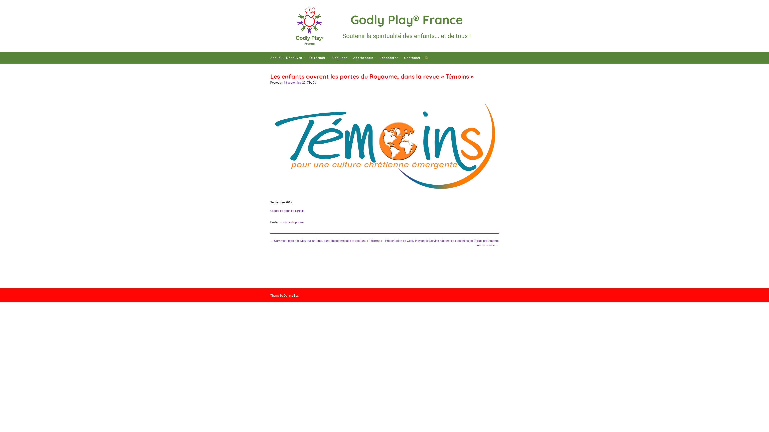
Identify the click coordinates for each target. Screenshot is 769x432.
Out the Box (291, 295)
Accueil (276, 58)
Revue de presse (293, 222)
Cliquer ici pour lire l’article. (287, 211)
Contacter (412, 58)
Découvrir (294, 58)
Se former (317, 58)
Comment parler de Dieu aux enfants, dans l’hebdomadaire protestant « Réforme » (326, 241)
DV (314, 82)
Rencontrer (388, 58)
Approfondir (363, 58)
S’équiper (339, 58)
